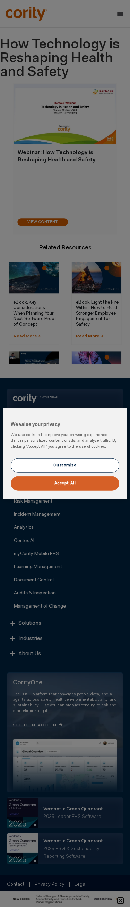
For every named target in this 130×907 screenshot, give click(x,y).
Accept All (65, 483)
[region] (65, 453)
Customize (64, 465)
